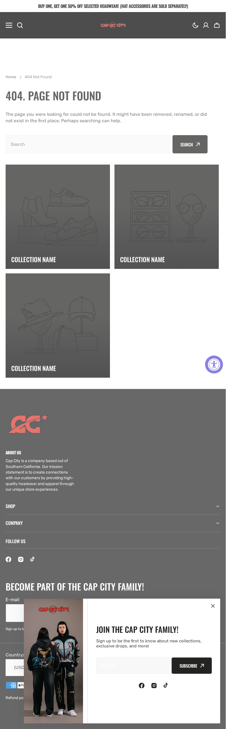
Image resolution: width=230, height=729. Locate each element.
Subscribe (188, 666)
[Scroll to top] (218, 721)
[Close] (213, 606)
